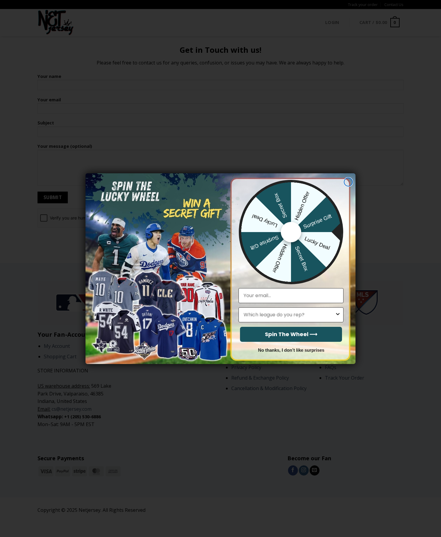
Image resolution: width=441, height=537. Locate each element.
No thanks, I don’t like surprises (291, 350)
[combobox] (289, 315)
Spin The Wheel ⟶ (291, 334)
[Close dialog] (348, 182)
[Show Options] (338, 315)
